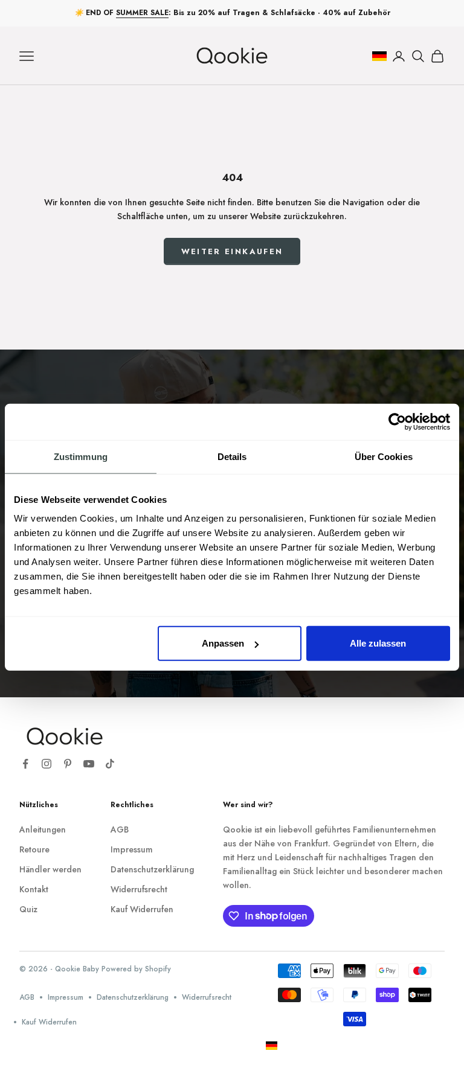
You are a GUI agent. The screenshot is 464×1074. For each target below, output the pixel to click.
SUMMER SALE (142, 12)
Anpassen (223, 643)
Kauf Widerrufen (142, 909)
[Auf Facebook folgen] (25, 764)
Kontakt (33, 889)
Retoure (34, 849)
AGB (120, 829)
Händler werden (50, 869)
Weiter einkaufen (232, 251)
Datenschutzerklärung (152, 869)
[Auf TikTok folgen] (110, 764)
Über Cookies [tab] (384, 456)
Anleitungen (42, 829)
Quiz (28, 909)
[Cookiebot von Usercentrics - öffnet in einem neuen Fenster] (397, 421)
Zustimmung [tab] (81, 456)
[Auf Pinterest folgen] (68, 764)
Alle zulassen (378, 643)
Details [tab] (232, 456)
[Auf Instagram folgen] (46, 764)
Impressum (132, 849)
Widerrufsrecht (139, 889)
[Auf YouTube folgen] (89, 764)
